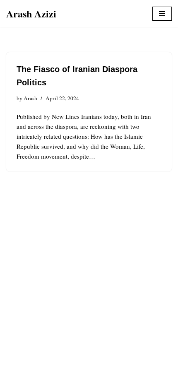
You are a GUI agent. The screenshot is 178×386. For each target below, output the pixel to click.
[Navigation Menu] (162, 14)
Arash (30, 98)
